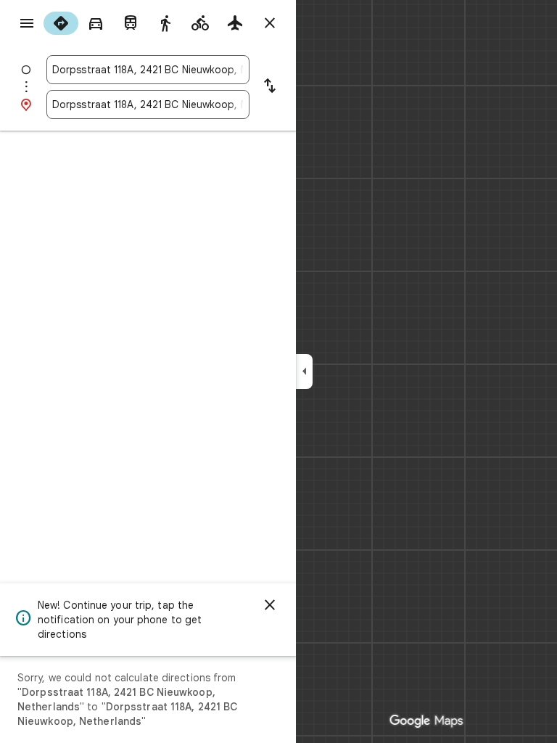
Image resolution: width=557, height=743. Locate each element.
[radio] (61, 23)
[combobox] (148, 69)
